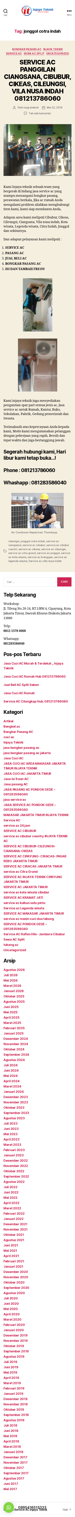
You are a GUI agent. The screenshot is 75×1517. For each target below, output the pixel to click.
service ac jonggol (48, 553)
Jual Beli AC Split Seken (21, 685)
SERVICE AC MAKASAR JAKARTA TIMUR (33, 913)
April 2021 (11, 1256)
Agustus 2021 (13, 1240)
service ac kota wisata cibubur (26, 892)
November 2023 (15, 1102)
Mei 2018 (10, 1436)
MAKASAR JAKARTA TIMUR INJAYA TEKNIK (36, 815)
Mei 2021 (10, 1250)
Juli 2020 (10, 1298)
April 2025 (11, 1017)
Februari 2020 (14, 1325)
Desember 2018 (15, 1399)
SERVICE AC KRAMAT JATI (23, 897)
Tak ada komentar (40, 113)
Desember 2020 (15, 1272)
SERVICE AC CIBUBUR (19, 831)
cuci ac (8, 737)
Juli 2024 (10, 1065)
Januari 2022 (13, 1219)
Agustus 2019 (13, 1356)
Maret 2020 (12, 1319)
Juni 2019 (10, 1367)
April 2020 (11, 1314)
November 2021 (15, 1229)
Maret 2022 (12, 1208)
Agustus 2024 (14, 1060)
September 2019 (16, 1351)
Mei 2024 (10, 1076)
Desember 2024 (15, 1039)
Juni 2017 (10, 1484)
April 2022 (11, 1203)
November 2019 (15, 1341)
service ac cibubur (33, 545)
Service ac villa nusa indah (45, 561)
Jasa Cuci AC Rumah (19, 693)
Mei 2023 (10, 1134)
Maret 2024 (12, 1086)
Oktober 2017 (13, 1468)
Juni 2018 (10, 1431)
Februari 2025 (14, 1028)
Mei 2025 (10, 1012)
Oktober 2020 (14, 1282)
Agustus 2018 (13, 1420)
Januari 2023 (13, 1155)
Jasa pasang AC (15, 784)
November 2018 (15, 1404)
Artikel (8, 721)
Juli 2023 (10, 1123)
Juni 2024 (11, 1070)
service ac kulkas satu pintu (24, 903)
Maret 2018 (12, 1446)
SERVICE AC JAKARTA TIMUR (25, 887)
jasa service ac (14, 799)
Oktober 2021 (13, 1235)
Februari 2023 (14, 1150)
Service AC (14, 53)
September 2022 (16, 1176)
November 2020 (15, 1277)
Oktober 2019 (13, 1346)
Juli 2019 (10, 1362)
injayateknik (31, 107)
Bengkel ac (11, 726)
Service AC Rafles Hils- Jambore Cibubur (34, 934)
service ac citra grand (22, 553)
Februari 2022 (14, 1213)
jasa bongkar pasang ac (21, 747)
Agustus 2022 (14, 1182)
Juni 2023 (11, 1129)
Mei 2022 (10, 1197)
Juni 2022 (10, 1192)
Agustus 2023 (14, 1118)
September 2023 (16, 1113)
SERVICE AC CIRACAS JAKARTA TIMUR (32, 866)
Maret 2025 (12, 1023)
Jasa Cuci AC (13, 758)
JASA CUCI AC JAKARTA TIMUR (27, 773)
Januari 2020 (13, 1330)
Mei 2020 (10, 1309)
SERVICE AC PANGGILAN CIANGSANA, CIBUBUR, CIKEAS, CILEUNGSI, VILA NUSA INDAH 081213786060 (37, 80)
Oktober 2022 (13, 1171)
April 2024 (11, 1081)
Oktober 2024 (13, 1049)
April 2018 (11, 1441)
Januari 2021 (13, 1266)
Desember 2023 (15, 1097)
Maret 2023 (12, 1144)
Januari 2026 (13, 991)
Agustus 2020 (14, 1293)
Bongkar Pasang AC (27, 49)
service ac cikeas (29, 549)
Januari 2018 (13, 1452)
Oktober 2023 (13, 1107)
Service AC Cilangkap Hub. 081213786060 (35, 701)
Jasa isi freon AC (16, 779)
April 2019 (11, 1378)
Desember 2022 (15, 1160)
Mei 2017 (10, 1489)
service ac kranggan (40, 557)
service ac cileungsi (53, 549)
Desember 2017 (15, 1457)
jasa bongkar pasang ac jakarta (27, 753)
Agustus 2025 (14, 1001)
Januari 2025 (13, 1033)
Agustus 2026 (14, 970)
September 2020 (16, 1288)
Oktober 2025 (13, 996)
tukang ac (10, 945)
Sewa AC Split (34, 53)
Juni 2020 (11, 1303)
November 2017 (15, 1462)
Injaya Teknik (53, 49)
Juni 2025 (11, 1007)
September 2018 (16, 1415)
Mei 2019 (10, 1372)
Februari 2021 (13, 1261)
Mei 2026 (10, 980)
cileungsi (14, 541)
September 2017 (16, 1473)
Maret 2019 (12, 1383)
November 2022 (15, 1166)
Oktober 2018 (13, 1409)
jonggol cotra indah (33, 541)
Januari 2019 (13, 1393)
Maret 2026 (12, 986)
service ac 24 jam (16, 825)
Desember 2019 (15, 1335)
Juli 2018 (10, 1425)
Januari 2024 (13, 1092)
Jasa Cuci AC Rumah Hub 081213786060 (34, 676)
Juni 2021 (10, 1245)
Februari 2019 (13, 1388)
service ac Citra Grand (20, 871)
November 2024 (15, 1044)
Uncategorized (57, 53)
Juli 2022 (10, 1187)
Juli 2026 (10, 975)
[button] (8, 1507)
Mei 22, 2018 (54, 107)
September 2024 (16, 1054)
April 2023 (11, 1139)
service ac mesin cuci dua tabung (28, 919)
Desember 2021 (15, 1224)
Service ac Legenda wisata (23, 908)
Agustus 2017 (13, 1478)
